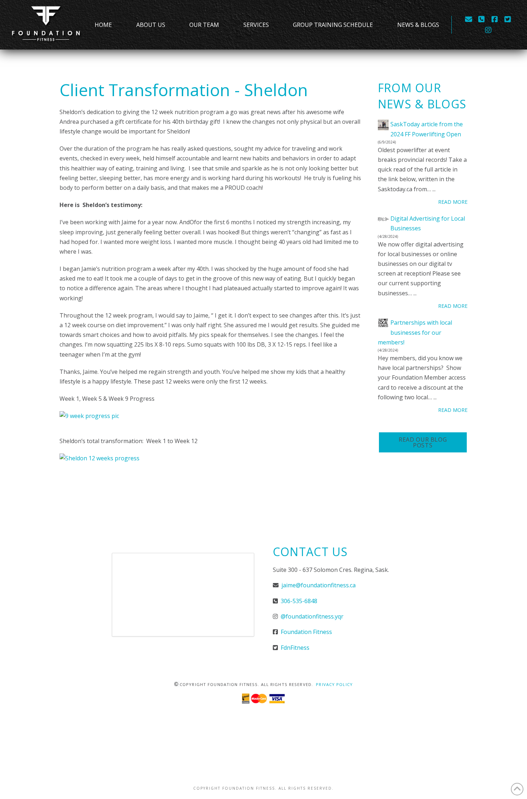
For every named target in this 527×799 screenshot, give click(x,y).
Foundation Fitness (306, 632)
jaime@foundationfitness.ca (318, 585)
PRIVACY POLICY (334, 684)
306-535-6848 (298, 601)
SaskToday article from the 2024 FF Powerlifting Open (426, 129)
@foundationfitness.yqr (311, 616)
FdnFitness (295, 648)
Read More (452, 201)
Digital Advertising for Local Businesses (427, 223)
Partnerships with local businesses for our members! (415, 332)
